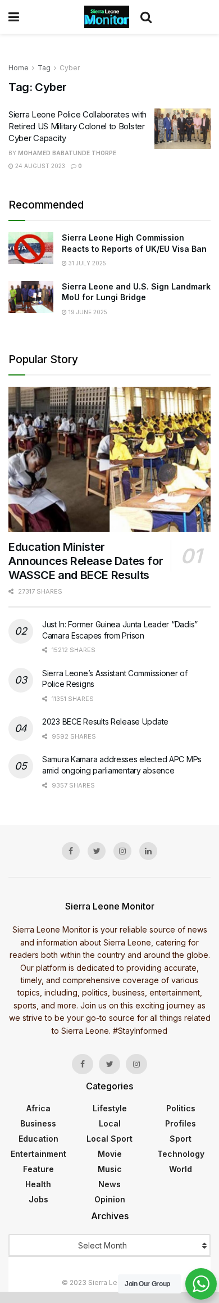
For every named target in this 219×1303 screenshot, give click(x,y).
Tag (44, 68)
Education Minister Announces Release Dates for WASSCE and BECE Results (85, 561)
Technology (180, 1154)
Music (110, 1169)
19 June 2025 (87, 312)
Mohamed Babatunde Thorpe (67, 153)
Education (38, 1138)
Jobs (38, 1199)
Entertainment (38, 1154)
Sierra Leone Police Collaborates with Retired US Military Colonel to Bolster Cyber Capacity (77, 126)
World (180, 1169)
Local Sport (109, 1138)
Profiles (180, 1123)
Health (38, 1184)
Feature (38, 1169)
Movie (110, 1154)
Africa (38, 1108)
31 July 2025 (86, 263)
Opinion (109, 1199)
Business (38, 1123)
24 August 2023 (39, 165)
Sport (180, 1138)
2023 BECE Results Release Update (105, 721)
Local (110, 1123)
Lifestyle (110, 1108)
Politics (180, 1108)
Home (18, 68)
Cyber (70, 68)
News (109, 1184)
